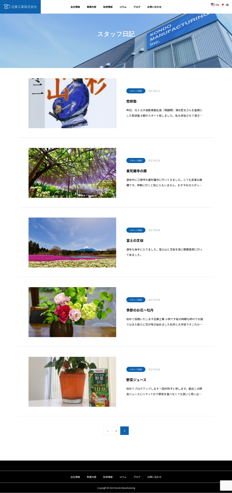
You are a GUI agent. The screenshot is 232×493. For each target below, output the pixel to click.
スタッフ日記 (136, 90)
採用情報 (108, 6)
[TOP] (116, 465)
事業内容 (91, 6)
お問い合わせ (154, 6)
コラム (123, 6)
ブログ (136, 6)
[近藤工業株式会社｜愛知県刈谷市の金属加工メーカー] (20, 7)
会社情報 (75, 6)
